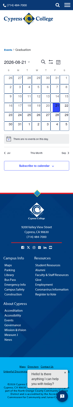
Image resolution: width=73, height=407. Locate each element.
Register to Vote (45, 294)
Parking (9, 270)
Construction (13, 294)
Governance (12, 325)
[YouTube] (50, 247)
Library (9, 275)
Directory (33, 366)
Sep (64, 152)
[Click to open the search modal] (58, 5)
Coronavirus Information (52, 289)
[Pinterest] (39, 247)
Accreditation (13, 310)
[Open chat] (62, 396)
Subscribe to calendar (34, 166)
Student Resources (47, 265)
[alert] (36, 139)
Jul (8, 152)
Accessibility (12, 315)
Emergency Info (15, 284)
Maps (8, 265)
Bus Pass (10, 280)
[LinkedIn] (45, 247)
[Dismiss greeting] (65, 373)
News (8, 340)
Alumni (40, 270)
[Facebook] (22, 247)
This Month (36, 152)
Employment (44, 284)
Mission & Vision (15, 330)
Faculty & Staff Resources (52, 275)
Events (8, 50)
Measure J (11, 335)
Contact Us (47, 366)
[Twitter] (28, 247)
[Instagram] (34, 247)
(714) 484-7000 (17, 5)
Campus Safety (14, 289)
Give (38, 280)
